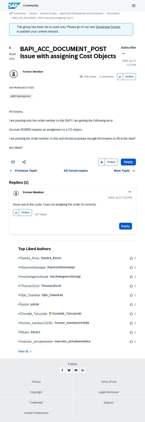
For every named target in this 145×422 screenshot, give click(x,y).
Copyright (36, 392)
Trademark (36, 402)
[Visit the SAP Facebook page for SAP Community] (62, 370)
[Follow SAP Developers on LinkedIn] (82, 370)
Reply (125, 226)
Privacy (36, 381)
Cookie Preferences (36, 412)
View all (23, 351)
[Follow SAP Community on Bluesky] (69, 370)
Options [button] (123, 53)
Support (109, 402)
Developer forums (108, 27)
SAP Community (17, 13)
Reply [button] (128, 162)
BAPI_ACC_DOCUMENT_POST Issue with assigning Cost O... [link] (43, 18)
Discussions (113, 13)
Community (30, 5)
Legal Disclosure (109, 392)
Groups (33, 13)
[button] (120, 76)
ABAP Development (21, 96)
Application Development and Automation (81, 13)
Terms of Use (109, 381)
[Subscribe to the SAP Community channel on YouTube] (75, 370)
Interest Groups (48, 13)
